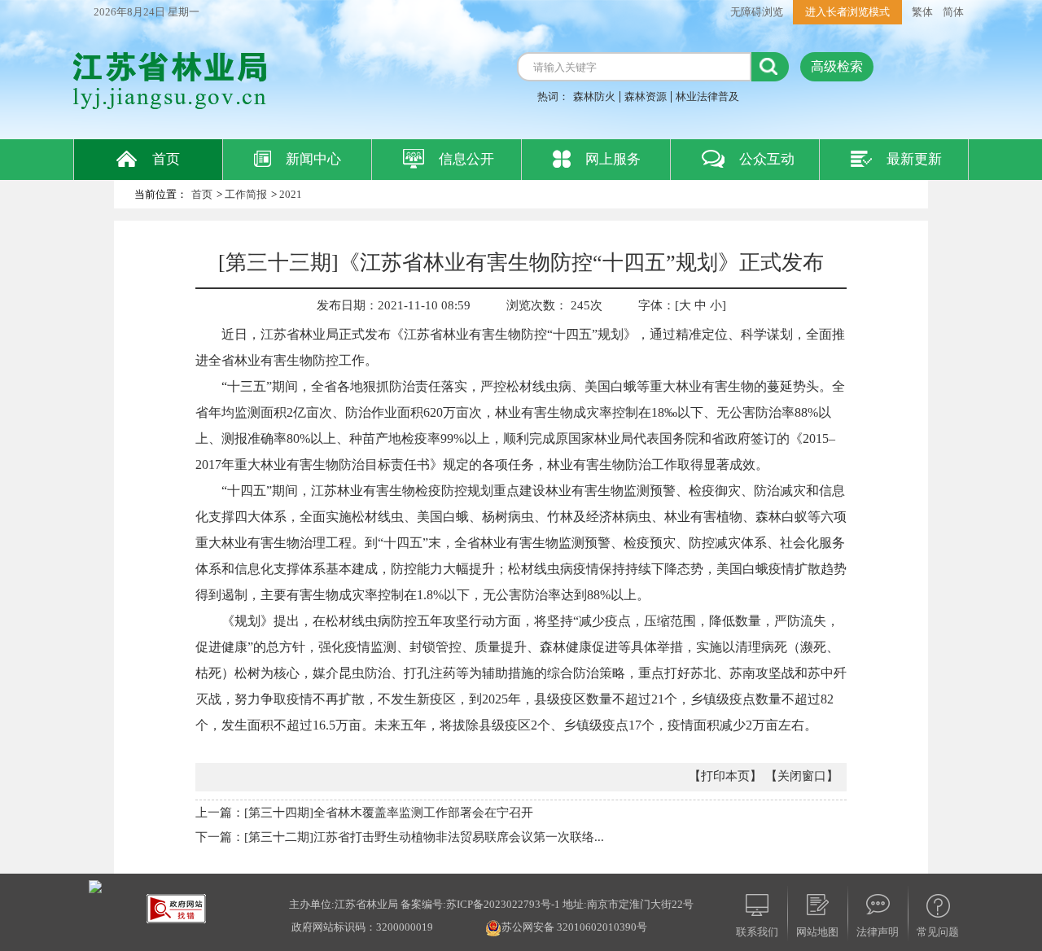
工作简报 (246, 194)
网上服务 (613, 159)
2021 (290, 194)
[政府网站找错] (176, 907)
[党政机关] (95, 885)
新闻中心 (313, 159)
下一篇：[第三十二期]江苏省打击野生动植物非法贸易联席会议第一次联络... (399, 837)
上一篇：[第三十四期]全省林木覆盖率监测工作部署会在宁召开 (364, 812)
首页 (166, 159)
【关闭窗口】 (801, 775)
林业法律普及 (707, 96)
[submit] (770, 66)
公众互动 (767, 159)
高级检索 (837, 66)
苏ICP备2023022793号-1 (503, 904)
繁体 (922, 12)
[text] (634, 66)
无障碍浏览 (756, 12)
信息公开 (466, 159)
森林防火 (594, 96)
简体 (953, 12)
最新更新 (914, 159)
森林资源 (645, 96)
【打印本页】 (725, 775)
